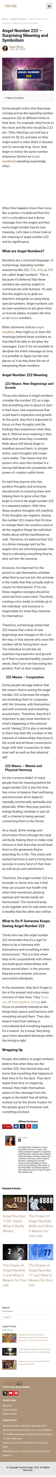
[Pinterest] (16, 1393)
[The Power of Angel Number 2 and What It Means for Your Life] (15, 1246)
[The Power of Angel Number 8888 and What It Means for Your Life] (41, 1196)
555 (50, 270)
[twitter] (5, 1393)
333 (33, 270)
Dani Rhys (16, 47)
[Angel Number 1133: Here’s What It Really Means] (15, 1196)
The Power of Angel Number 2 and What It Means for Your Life (15, 1275)
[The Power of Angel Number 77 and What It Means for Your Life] (41, 1246)
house (14, 318)
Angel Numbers (18, 19)
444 (40, 270)
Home (5, 19)
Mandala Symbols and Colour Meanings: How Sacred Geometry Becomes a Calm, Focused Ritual (33, 1338)
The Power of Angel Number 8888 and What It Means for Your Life (41, 1226)
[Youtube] (10, 1393)
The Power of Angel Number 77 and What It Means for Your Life (41, 1275)
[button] (49, 6)
